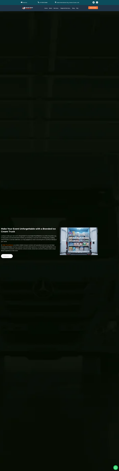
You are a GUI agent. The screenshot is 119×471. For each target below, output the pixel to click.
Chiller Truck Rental (7, 245)
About (50, 8)
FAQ (77, 8)
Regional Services (65, 8)
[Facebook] (94, 2)
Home (46, 8)
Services (56, 8)
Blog (73, 8)
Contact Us (6, 256)
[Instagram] (97, 2)
